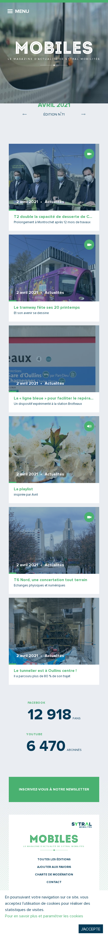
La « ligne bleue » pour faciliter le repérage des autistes (54, 398)
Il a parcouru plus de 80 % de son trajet (42, 676)
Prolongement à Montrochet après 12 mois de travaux (52, 222)
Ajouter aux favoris (54, 867)
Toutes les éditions (54, 859)
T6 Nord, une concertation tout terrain (50, 580)
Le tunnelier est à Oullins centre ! (45, 671)
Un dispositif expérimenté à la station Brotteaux (48, 404)
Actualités (54, 202)
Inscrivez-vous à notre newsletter (54, 789)
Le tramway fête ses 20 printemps (47, 307)
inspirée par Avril (26, 494)
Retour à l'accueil (54, 35)
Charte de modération (54, 874)
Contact (54, 882)
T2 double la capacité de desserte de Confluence (54, 217)
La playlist (23, 489)
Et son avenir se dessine (31, 313)
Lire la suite (54, 187)
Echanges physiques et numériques (39, 585)
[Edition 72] (83, 114)
